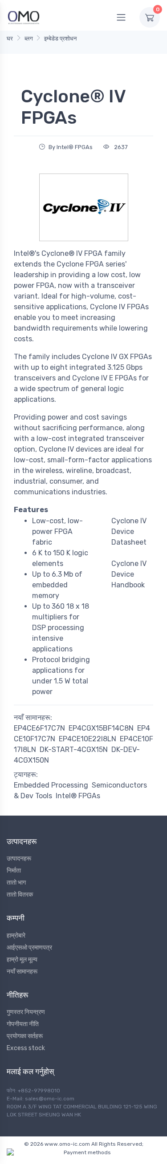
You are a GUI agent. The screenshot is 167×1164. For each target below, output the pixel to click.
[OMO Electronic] (23, 17)
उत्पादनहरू (19, 858)
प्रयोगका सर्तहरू (25, 1036)
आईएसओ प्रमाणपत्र (29, 947)
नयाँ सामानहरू (22, 971)
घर (10, 38)
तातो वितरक (20, 894)
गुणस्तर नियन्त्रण (26, 1012)
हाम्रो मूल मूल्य (22, 959)
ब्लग (28, 38)
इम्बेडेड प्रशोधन (60, 38)
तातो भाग (16, 882)
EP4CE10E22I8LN (87, 739)
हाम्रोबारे (16, 935)
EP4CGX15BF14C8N (101, 728)
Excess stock (26, 1048)
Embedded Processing (51, 785)
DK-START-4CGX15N (74, 749)
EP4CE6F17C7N (39, 728)
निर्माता (14, 870)
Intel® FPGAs (78, 796)
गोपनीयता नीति (23, 1024)
